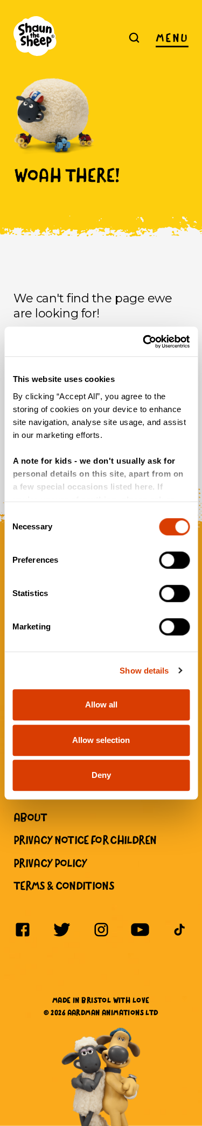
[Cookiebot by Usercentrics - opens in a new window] (144, 342)
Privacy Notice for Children (84, 840)
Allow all (101, 704)
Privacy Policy (50, 863)
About (30, 817)
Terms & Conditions (63, 885)
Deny (101, 775)
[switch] (174, 560)
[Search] (134, 37)
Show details (144, 670)
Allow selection (101, 740)
